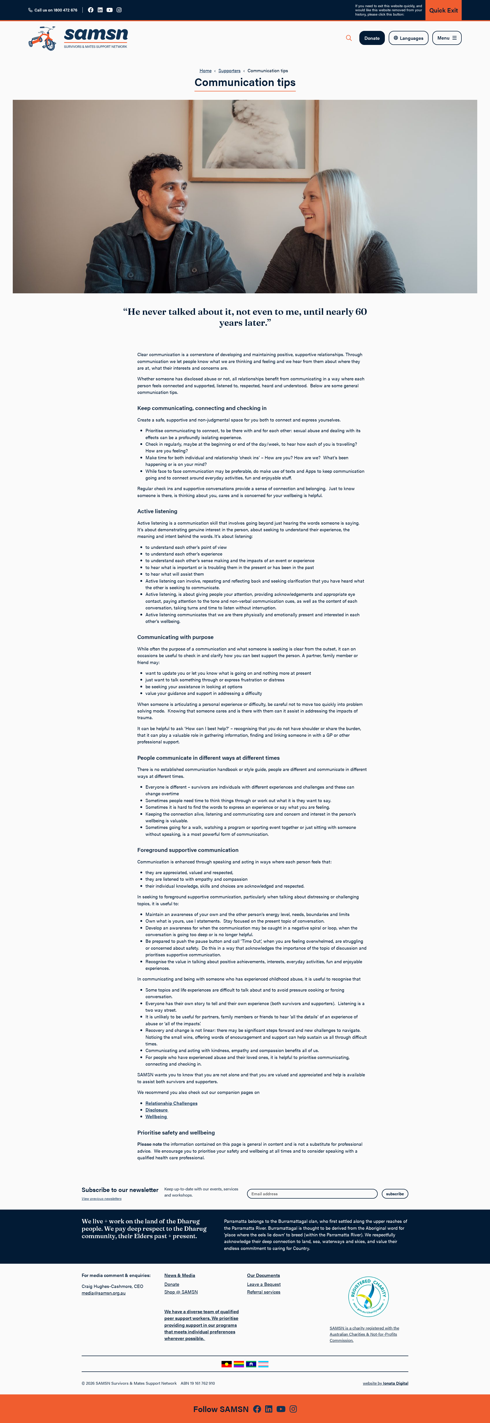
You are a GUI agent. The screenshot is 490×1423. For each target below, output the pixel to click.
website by (385, 1383)
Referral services (263, 1291)
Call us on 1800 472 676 (55, 10)
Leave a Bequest (264, 1284)
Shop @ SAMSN (181, 1291)
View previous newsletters (101, 1198)
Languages (411, 38)
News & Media (179, 1275)
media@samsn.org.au (104, 1292)
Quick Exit (443, 10)
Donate (372, 38)
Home (206, 70)
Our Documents (263, 1275)
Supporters (229, 70)
